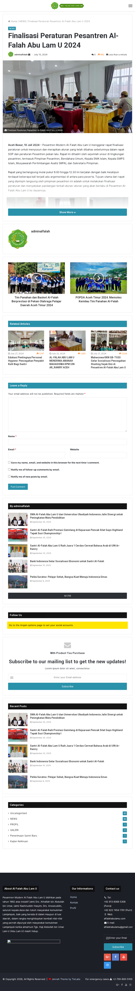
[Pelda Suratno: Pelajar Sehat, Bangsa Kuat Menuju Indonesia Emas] (17, 581)
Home (13, 21)
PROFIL (14, 824)
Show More (66, 212)
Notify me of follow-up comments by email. (35, 469)
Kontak (74, 902)
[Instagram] (107, 965)
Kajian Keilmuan (19, 841)
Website (74, 449)
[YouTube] (123, 957)
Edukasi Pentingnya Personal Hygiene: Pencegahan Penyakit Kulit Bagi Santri (26, 361)
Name (12, 436)
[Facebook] (115, 957)
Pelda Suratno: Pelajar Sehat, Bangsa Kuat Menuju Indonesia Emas (68, 576)
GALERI (14, 830)
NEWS (22, 21)
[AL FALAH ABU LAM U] (67, 6)
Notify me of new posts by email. (29, 476)
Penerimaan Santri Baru (23, 835)
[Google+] (107, 957)
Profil (73, 908)
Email (12, 449)
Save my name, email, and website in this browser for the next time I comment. (55, 462)
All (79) (67, 595)
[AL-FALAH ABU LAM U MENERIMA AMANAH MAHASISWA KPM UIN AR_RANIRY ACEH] (67, 341)
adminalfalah (21, 54)
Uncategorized (18, 813)
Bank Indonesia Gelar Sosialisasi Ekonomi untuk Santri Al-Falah (67, 561)
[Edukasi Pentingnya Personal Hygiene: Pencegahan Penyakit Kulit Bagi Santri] (26, 341)
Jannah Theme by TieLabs (66, 979)
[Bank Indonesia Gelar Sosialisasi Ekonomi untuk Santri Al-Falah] (17, 566)
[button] (67, 96)
